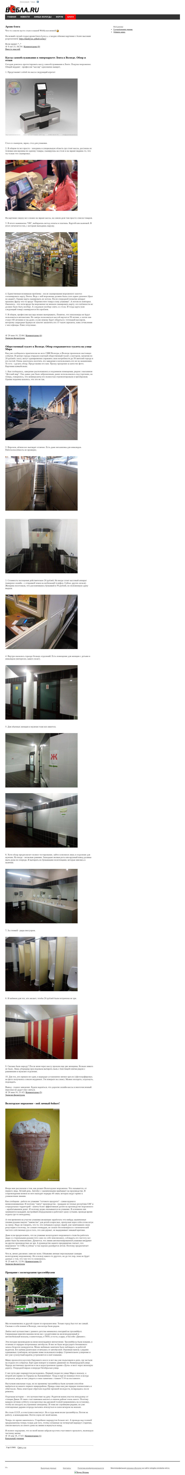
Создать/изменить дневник (123, 29)
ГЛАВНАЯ (11, 17)
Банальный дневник (14, 1438)
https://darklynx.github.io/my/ (32, 38)
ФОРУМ (59, 17)
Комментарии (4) (34, 335)
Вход (33, 2)
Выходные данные (48, 1468)
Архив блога (12, 26)
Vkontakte (38, 2)
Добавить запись (119, 32)
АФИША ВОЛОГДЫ (43, 17)
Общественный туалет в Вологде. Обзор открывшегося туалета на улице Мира (48, 347)
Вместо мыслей (12, 49)
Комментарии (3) (33, 1261)
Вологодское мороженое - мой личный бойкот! (32, 1103)
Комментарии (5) (34, 1092)
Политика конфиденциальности (91, 1468)
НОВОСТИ (25, 17)
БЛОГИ (70, 17)
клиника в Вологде (134, 1468)
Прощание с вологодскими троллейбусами (30, 1272)
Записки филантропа (15, 338)
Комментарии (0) (32, 46)
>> (25, 1447)
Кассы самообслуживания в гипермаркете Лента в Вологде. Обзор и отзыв (45, 59)
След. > (21, 1447)
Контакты (67, 1468)
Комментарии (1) (33, 1435)
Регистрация (24, 2)
